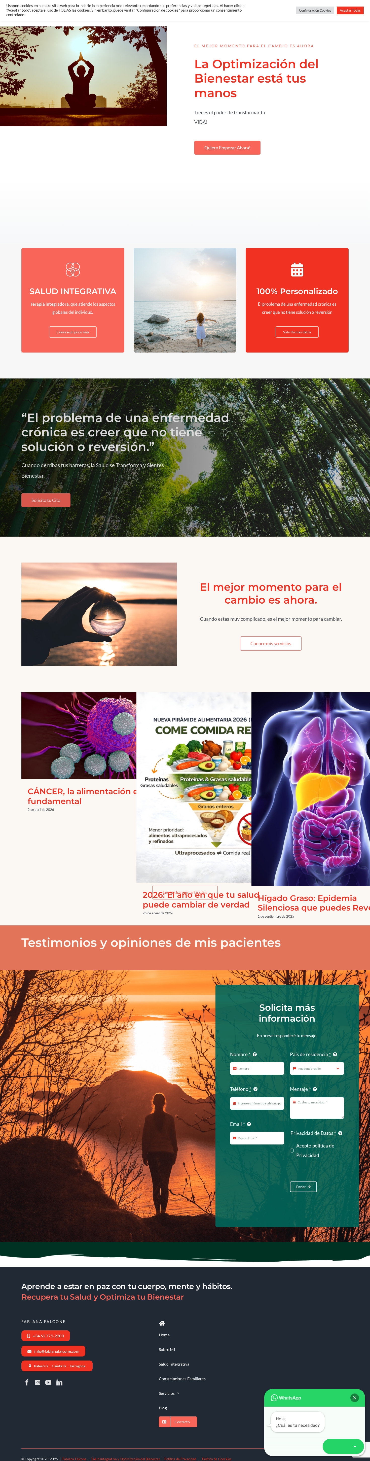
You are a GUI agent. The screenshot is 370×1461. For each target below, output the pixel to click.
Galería (104, 722)
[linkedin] (59, 1382)
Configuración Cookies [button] (315, 10)
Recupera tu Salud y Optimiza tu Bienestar (102, 1297)
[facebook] (27, 1382)
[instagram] (37, 1382)
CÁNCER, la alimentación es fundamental (92, 722)
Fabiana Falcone (74, 1459)
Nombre (240, 1054)
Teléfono (240, 1089)
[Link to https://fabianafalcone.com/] (162, 1323)
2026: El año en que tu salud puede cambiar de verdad (207, 774)
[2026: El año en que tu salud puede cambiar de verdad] (213, 787)
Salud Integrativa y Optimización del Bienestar (125, 1459)
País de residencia (310, 1054)
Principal (89, 750)
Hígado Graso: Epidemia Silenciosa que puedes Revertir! (322, 775)
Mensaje (300, 1089)
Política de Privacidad (180, 1459)
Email (237, 1124)
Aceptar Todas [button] (350, 10)
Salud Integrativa (109, 750)
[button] (354, 1398)
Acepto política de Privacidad (315, 1150)
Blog (79, 750)
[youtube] (48, 1382)
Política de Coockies (217, 1459)
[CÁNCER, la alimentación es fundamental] (98, 735)
